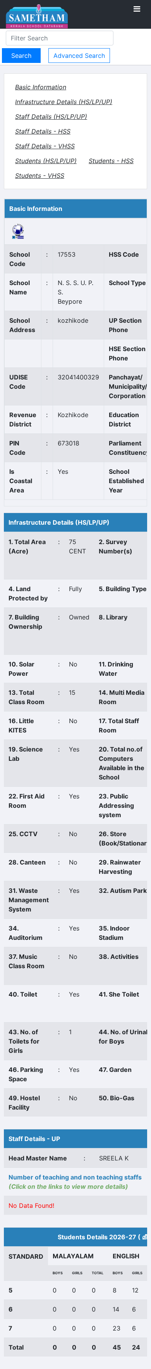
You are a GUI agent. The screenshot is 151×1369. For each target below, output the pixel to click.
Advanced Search (79, 55)
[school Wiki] (18, 231)
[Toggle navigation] (137, 9)
